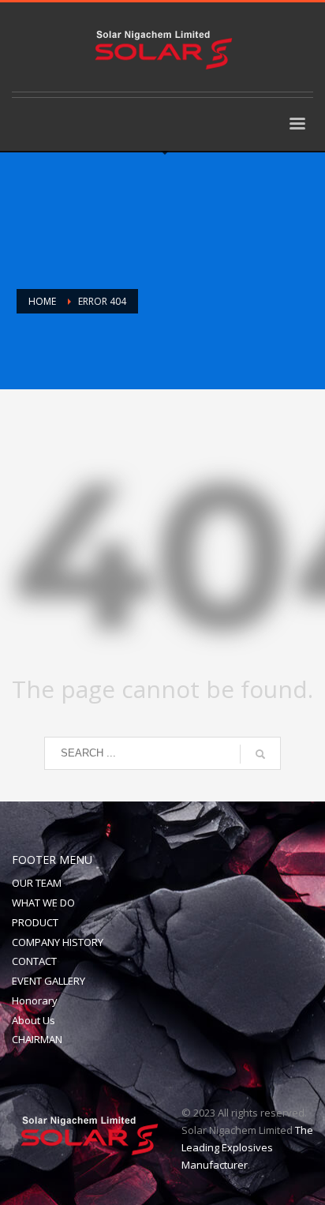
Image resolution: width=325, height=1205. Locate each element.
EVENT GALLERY (48, 981)
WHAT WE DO (43, 902)
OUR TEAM (37, 883)
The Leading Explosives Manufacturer (247, 1147)
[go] (260, 754)
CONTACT (34, 961)
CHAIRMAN (37, 1039)
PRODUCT (35, 922)
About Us (33, 1020)
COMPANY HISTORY (57, 942)
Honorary (35, 1000)
